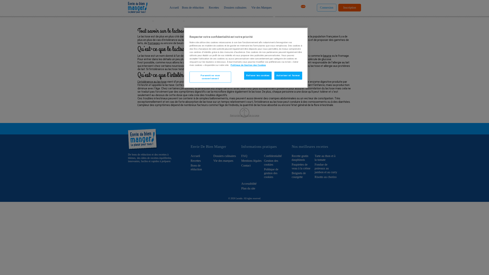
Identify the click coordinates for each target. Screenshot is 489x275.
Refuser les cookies (258, 75)
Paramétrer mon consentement (210, 77)
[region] (246, 58)
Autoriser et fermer (288, 75)
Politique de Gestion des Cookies (248, 65)
